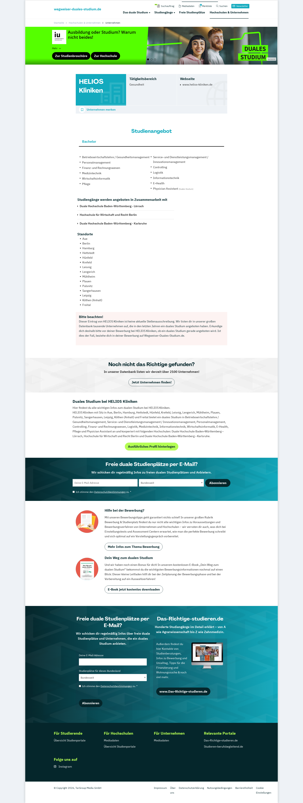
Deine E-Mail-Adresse (91, 655)
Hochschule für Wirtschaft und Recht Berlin (108, 215)
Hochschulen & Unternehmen (229, 12)
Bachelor (89, 141)
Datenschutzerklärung (191, 787)
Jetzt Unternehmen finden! (152, 382)
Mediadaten (111, 740)
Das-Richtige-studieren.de (221, 740)
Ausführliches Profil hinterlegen (151, 446)
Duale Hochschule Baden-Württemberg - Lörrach (112, 206)
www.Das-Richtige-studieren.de (183, 691)
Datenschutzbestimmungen (110, 491)
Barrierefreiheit (244, 787)
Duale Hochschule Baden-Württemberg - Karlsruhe (113, 223)
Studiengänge (163, 12)
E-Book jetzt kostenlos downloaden (134, 589)
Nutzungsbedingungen (219, 787)
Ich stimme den (103, 491)
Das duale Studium (135, 12)
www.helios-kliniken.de (197, 84)
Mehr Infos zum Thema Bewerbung (133, 547)
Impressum (160, 787)
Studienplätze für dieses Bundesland (99, 670)
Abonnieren (217, 483)
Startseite (59, 22)
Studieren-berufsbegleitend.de (223, 746)
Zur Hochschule (105, 56)
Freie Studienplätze (192, 12)
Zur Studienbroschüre (71, 56)
